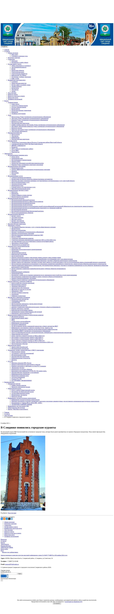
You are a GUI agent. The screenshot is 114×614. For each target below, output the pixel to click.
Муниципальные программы (16, 166)
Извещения (14, 193)
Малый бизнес (15, 228)
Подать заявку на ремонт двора (20, 85)
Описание (14, 61)
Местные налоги (16, 219)
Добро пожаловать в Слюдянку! (21, 65)
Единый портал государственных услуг (23, 187)
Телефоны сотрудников (18, 113)
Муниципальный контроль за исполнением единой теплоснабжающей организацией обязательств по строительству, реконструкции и (52, 206)
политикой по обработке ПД (73, 601)
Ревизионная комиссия (15, 133)
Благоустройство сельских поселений (22, 283)
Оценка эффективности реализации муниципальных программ (30, 169)
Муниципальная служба (18, 355)
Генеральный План (17, 273)
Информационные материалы (20, 374)
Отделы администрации (18, 107)
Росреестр (14, 147)
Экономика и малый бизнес (19, 243)
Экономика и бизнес (14, 225)
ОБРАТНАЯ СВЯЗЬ (7, 547)
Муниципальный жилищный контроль (23, 203)
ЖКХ (13, 320)
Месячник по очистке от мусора (21, 289)
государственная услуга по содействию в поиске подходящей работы (32, 241)
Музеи (13, 69)
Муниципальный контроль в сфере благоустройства (27, 201)
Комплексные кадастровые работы (22, 310)
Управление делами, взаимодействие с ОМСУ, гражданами (26, 350)
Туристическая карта (17, 72)
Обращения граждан (14, 383)
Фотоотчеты (15, 88)
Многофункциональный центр (20, 188)
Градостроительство (17, 256)
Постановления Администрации (21, 160)
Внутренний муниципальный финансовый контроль (27, 211)
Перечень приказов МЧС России (21, 363)
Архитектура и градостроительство (18, 246)
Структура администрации (19, 105)
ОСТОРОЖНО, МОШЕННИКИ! (21, 380)
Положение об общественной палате (22, 391)
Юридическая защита (14, 345)
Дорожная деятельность (18, 286)
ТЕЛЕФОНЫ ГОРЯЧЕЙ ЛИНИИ (21, 404)
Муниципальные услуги (15, 176)
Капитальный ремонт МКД (19, 318)
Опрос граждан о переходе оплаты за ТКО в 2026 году (28, 340)
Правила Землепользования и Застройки (23, 278)
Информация (15, 137)
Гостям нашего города (14, 64)
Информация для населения (19, 323)
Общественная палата (14, 388)
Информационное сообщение (20, 272)
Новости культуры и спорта (16, 96)
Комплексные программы (19, 254)
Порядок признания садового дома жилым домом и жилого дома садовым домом (36, 257)
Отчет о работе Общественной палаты (23, 390)
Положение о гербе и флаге (19, 62)
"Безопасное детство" (17, 367)
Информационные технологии (20, 358)
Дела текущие (12, 93)
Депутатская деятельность (19, 131)
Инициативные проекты (18, 284)
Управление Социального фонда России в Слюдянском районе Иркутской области (36, 142)
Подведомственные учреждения (21, 110)
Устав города (15, 157)
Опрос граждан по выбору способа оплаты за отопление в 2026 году (32, 342)
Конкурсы (14, 192)
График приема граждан (18, 385)
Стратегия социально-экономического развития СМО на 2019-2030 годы (33, 240)
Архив (13, 91)
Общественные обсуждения (19, 334)
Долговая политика (17, 217)
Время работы (15, 109)
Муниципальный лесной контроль (21, 204)
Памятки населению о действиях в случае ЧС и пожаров (28, 366)
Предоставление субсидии (19, 344)
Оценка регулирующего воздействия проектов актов (27, 163)
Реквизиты (14, 112)
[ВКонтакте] (2, 519)
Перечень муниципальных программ (22, 233)
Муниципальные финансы (16, 214)
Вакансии (4, 539)
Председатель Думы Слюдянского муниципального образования (31, 117)
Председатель (15, 134)
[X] (9, 519)
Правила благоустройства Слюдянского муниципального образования (32, 280)
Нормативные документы (19, 395)
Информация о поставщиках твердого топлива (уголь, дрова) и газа (32, 328)
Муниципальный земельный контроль (23, 200)
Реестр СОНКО (16, 236)
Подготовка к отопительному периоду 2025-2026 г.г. (27, 337)
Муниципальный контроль (16, 198)
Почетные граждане (14, 57)
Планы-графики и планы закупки (21, 195)
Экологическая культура (18, 252)
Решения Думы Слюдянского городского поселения (27, 165)
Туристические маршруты (19, 73)
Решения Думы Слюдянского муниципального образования (29, 120)
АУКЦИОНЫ (15, 302)
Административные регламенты (21, 177)
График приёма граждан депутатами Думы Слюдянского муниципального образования (38, 125)
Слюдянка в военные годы (19, 56)
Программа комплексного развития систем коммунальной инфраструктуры (34, 329)
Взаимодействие (9, 382)
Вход (2, 550)
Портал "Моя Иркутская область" (18, 409)
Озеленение (15, 294)
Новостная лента (13, 97)
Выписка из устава (17, 121)
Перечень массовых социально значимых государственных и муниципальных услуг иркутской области (43, 180)
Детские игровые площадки (19, 292)
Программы (15, 173)
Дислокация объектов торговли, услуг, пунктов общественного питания (33, 227)
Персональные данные (18, 352)
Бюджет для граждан (17, 220)
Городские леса (16, 248)
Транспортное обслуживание (20, 288)
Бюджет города (16, 216)
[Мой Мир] (7, 519)
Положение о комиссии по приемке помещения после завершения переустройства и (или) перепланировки (44, 275)
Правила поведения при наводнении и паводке (25, 364)
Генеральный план (17, 158)
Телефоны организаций (15, 99)
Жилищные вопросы (17, 316)
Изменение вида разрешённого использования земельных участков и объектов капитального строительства (44, 260)
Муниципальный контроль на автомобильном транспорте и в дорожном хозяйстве (36, 208)
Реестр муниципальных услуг (20, 182)
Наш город (14, 54)
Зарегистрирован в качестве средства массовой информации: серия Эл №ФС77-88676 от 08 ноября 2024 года (34, 555)
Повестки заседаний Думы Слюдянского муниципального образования (33, 129)
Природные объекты (17, 70)
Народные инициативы (18, 230)
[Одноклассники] (4, 519)
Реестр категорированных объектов (22, 212)
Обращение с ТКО (17, 291)
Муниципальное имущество (20, 299)
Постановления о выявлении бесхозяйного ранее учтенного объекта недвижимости (36, 276)
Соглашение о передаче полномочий (22, 353)
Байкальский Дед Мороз (18, 75)
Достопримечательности (18, 67)
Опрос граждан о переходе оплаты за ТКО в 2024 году (28, 336)
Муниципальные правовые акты (18, 155)
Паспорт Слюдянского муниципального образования (27, 232)
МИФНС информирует (18, 145)
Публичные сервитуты (18, 300)
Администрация (13, 102)
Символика (11, 59)
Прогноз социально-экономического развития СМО (27, 235)
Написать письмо (16, 128)
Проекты (14, 171)
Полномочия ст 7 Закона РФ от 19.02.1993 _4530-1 (26, 403)
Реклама (13, 270)
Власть (6, 101)
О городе (7, 51)
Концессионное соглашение (19, 196)
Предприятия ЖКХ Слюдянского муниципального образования (30, 331)
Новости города (13, 94)
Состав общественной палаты (20, 393)
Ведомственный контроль (19, 209)
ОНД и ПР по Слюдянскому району (22, 149)
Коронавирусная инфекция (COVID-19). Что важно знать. (29, 371)
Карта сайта (4, 549)
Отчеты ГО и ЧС (16, 379)
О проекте (14, 81)
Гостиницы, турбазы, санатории (21, 77)
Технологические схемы (18, 184)
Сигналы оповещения (18, 377)
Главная (6, 49)
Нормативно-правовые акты (20, 375)
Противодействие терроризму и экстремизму (25, 372)
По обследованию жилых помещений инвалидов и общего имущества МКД (34, 326)
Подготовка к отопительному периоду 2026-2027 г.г (27, 339)
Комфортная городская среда (16, 80)
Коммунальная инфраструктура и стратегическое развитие (25, 315)
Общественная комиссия (18, 83)
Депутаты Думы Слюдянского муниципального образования (29, 118)
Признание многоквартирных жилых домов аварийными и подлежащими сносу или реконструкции (42, 259)
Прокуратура (15, 152)
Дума (9, 115)
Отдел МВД (15, 150)
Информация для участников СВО (18, 406)
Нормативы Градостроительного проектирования (26, 249)
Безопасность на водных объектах (21, 369)
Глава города (15, 104)
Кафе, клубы (15, 78)
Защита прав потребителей (19, 347)
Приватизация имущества (19, 305)
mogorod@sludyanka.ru (12, 564)
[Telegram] (12, 519)
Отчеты (13, 174)
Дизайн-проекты (16, 86)
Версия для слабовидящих (10, 552)
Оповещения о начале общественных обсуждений (26, 312)
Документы (14, 89)
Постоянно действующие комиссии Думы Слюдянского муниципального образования (37, 126)
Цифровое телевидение (18, 296)
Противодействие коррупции (20, 123)
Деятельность (8, 153)
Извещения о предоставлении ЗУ (21, 313)
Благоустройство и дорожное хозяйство (20, 281)
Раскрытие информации (18, 324)
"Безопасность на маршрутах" (20, 244)
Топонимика (15, 251)
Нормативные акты (17, 168)
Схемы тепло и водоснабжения (20, 321)
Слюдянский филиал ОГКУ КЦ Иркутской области (27, 144)
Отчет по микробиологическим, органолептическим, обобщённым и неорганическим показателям (41, 332)
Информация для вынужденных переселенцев (22, 398)
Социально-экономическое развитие (22, 238)
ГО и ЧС (10, 361)
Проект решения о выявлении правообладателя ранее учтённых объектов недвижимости (38, 268)
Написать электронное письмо (20, 387)
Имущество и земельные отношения (19, 297)
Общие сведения (13, 53)
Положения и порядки (18, 222)
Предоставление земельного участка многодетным (26, 304)
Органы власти (12, 141)
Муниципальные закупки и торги (18, 190)
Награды (14, 359)
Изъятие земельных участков (20, 308)
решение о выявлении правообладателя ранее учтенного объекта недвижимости (35, 307)
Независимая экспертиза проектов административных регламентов (31, 179)
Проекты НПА (15, 161)
